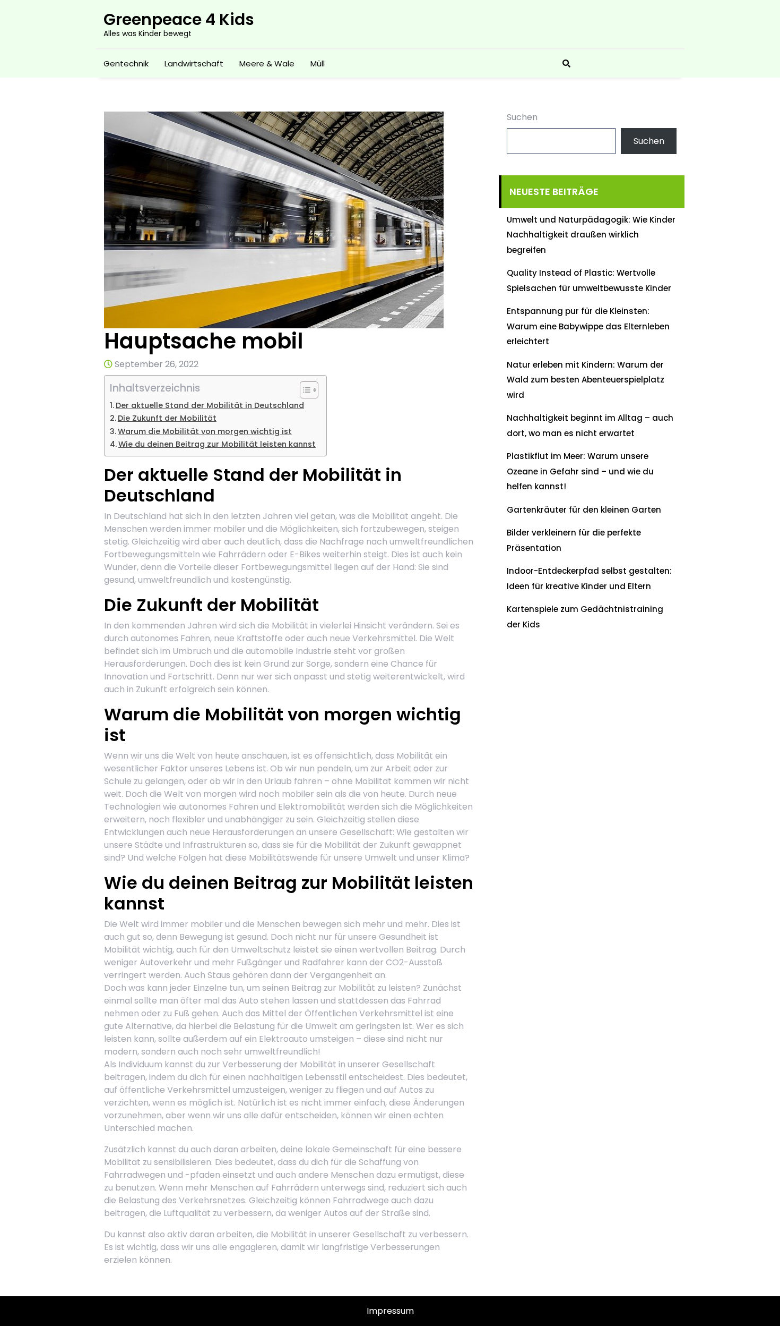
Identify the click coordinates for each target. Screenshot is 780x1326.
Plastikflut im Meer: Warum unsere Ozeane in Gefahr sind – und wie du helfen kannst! (580, 471)
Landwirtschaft (193, 63)
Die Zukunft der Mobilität (167, 418)
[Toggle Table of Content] (304, 390)
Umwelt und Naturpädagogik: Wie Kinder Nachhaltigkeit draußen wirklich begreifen (591, 235)
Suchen (522, 117)
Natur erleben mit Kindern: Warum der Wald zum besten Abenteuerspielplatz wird (585, 380)
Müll (317, 63)
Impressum (390, 1311)
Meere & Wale (266, 63)
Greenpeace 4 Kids (178, 19)
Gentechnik (126, 63)
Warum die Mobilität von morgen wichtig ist (205, 431)
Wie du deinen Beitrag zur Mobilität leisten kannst (217, 444)
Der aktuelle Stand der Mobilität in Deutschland (210, 405)
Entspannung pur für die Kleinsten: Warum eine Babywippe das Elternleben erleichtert (588, 326)
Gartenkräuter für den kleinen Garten (584, 509)
